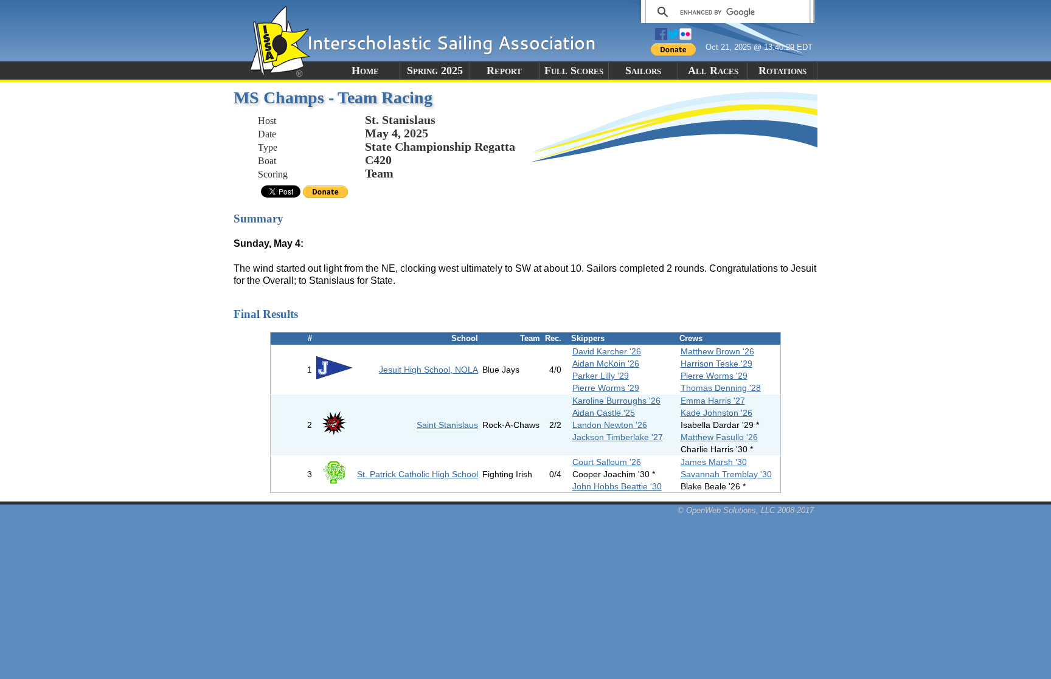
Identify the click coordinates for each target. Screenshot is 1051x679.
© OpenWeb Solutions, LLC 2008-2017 (746, 510)
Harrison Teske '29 (716, 363)
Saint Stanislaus (447, 425)
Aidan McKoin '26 (605, 363)
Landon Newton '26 (609, 425)
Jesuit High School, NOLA (428, 369)
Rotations (782, 70)
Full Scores (573, 70)
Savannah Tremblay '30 (726, 474)
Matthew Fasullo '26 (719, 437)
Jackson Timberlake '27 (617, 437)
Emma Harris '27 (713, 400)
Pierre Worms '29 (714, 376)
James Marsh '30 (714, 462)
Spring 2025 (435, 70)
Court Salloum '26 (606, 462)
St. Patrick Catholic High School (417, 474)
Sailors (643, 70)
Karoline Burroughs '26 (616, 400)
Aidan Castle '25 (603, 413)
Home (365, 70)
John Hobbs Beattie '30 (617, 486)
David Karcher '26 (606, 351)
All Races (713, 70)
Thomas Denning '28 (721, 388)
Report (504, 70)
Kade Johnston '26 (716, 413)
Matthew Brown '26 (717, 351)
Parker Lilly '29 (600, 376)
